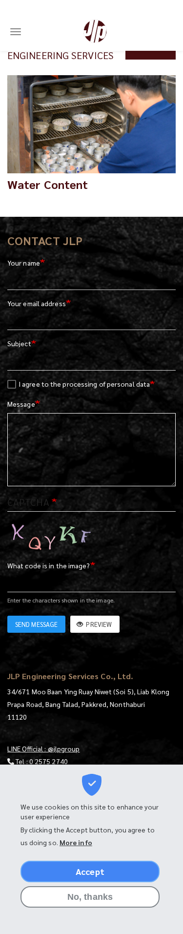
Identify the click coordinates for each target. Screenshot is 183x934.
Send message (36, 624)
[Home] (95, 31)
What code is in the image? (48, 565)
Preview (98, 624)
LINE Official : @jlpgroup (43, 748)
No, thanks (90, 897)
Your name (23, 262)
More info (76, 842)
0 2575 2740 (48, 761)
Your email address (36, 303)
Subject (19, 343)
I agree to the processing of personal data (84, 383)
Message (21, 403)
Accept (90, 871)
